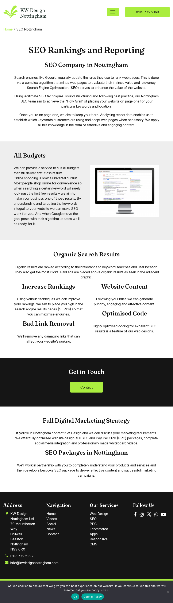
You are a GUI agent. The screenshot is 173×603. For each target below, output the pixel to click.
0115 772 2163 (147, 12)
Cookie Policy (93, 596)
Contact (86, 387)
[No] (168, 592)
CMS (93, 544)
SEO (93, 519)
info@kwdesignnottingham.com (34, 563)
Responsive (99, 539)
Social (51, 524)
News (50, 529)
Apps (94, 534)
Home (8, 29)
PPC (93, 524)
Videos (51, 519)
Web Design (99, 514)
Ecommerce (99, 529)
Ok (75, 596)
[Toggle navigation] (113, 12)
